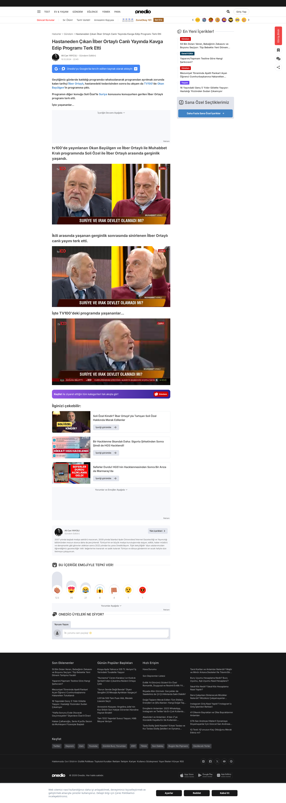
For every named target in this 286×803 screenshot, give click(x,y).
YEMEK (106, 11)
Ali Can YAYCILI (78, 55)
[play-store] (206, 775)
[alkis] (237, 20)
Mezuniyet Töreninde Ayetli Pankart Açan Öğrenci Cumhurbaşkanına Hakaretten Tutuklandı (203, 75)
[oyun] (230, 20)
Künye (175, 761)
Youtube (93, 746)
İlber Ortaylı (75, 83)
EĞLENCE (92, 11)
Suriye (103, 94)
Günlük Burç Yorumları (114, 746)
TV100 (148, 83)
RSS (182, 761)
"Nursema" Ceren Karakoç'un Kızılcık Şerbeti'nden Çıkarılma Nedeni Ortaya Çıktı (116, 681)
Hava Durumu (150, 669)
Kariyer (132, 761)
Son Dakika (157, 746)
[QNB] (197, 20)
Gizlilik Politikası (86, 761)
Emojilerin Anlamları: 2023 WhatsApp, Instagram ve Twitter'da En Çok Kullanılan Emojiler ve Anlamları (164, 711)
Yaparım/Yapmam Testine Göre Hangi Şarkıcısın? (201, 60)
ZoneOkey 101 (143, 20)
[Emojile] (224, 20)
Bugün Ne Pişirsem (178, 746)
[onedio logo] (143, 12)
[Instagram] (203, 761)
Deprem (70, 746)
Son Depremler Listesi (154, 676)
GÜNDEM (77, 11)
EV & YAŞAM (61, 11)
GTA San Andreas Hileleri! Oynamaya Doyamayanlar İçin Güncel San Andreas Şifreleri (210, 724)
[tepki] (57, 590)
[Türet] (204, 20)
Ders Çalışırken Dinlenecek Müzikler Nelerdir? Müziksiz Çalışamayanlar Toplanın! (208, 698)
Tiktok (144, 746)
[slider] (117, 381)
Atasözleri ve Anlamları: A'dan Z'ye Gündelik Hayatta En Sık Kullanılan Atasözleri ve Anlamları (160, 720)
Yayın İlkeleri (165, 761)
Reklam (116, 761)
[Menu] (39, 11)
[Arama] (228, 12)
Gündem (68, 33)
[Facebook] (210, 761)
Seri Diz (158, 20)
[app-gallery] (224, 775)
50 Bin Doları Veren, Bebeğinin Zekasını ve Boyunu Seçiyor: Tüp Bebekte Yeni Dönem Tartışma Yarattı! (204, 45)
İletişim (124, 761)
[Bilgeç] (211, 20)
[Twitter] (217, 761)
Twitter (56, 746)
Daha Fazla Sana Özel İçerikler (204, 113)
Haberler (56, 33)
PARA (117, 11)
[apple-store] (188, 775)
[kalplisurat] (244, 20)
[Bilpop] (217, 20)
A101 (133, 746)
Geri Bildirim (71, 761)
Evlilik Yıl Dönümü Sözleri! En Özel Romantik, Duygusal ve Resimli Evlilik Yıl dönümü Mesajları (163, 685)
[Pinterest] (231, 761)
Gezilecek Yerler (201, 746)
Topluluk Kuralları (103, 761)
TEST (47, 11)
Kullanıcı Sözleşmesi (147, 761)
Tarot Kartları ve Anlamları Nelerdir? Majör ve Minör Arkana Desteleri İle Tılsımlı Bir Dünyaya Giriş (211, 672)
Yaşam (184, 82)
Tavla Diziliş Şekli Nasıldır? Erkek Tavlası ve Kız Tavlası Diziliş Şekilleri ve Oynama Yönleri (164, 728)
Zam (81, 746)
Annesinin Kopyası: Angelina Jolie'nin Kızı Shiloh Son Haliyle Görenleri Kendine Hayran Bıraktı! (118, 709)
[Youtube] (224, 761)
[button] (159, 381)
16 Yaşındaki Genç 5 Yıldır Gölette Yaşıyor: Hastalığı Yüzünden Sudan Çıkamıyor (204, 89)
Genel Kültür (187, 53)
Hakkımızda (58, 761)
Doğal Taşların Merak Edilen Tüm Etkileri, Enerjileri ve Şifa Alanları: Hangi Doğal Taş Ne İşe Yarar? (163, 702)
